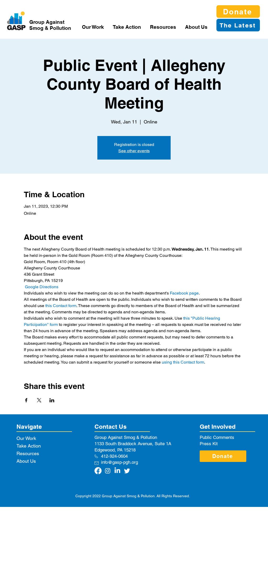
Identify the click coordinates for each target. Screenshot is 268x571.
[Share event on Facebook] (26, 400)
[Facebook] (98, 470)
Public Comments (217, 437)
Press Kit (209, 443)
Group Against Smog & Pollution (50, 25)
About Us (26, 461)
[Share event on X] (39, 400)
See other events (134, 150)
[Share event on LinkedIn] (51, 400)
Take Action (28, 446)
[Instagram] (107, 470)
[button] (93, 27)
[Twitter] (127, 470)
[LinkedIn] (117, 470)
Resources (27, 453)
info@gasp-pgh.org (119, 462)
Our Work (26, 438)
